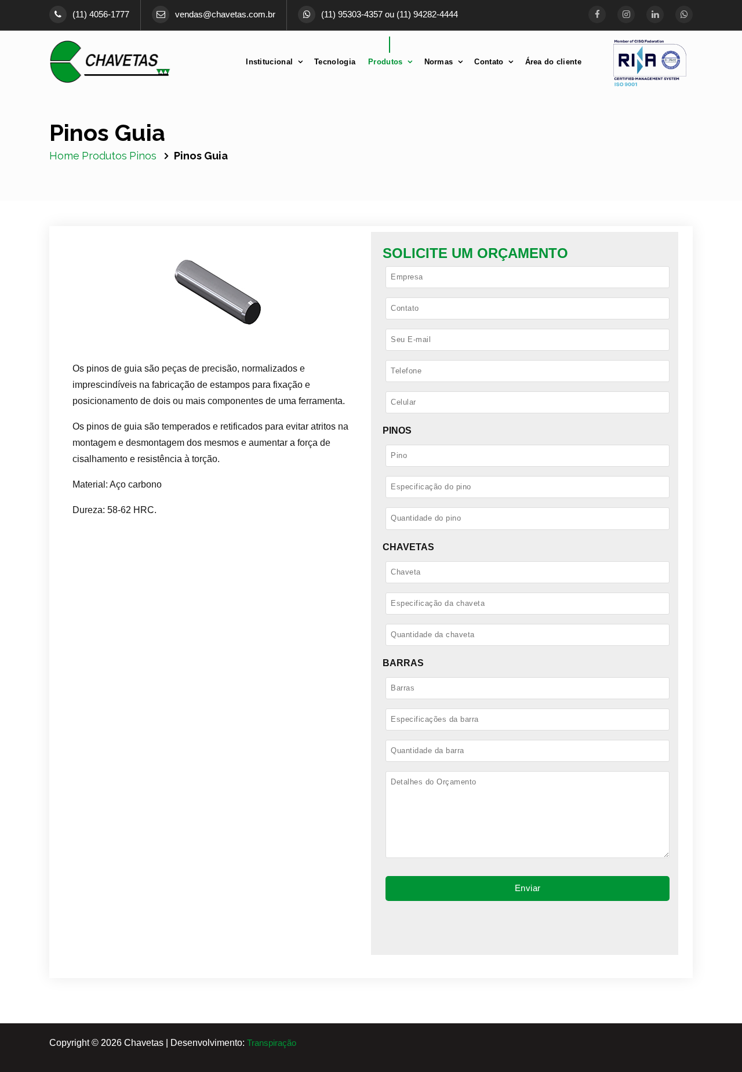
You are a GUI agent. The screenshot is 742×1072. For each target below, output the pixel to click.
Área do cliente (553, 61)
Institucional (269, 61)
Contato (488, 61)
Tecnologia (334, 61)
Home (64, 156)
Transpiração (271, 1043)
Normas (438, 61)
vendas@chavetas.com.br (225, 14)
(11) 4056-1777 (100, 14)
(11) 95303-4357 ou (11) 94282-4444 (389, 14)
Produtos (385, 61)
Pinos (143, 156)
